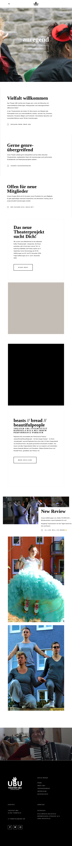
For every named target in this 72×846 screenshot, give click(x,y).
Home (39, 783)
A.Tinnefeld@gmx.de (16, 819)
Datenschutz (42, 794)
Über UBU (41, 785)
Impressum (42, 791)
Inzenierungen (43, 788)
